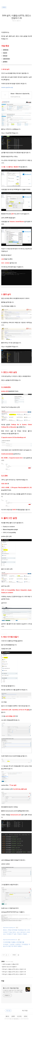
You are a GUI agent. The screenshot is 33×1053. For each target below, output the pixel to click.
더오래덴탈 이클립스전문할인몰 (13, 942)
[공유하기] (6, 955)
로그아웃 (19, 1016)
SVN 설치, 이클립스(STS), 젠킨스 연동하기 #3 (14, 971)
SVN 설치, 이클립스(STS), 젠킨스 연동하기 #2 (14, 974)
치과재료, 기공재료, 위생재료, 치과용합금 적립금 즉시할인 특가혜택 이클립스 (16, 945)
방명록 (13, 1016)
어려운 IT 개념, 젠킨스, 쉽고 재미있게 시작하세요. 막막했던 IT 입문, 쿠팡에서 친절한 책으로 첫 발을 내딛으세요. (16, 933)
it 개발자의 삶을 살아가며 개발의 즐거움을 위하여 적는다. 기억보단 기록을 (13, 991)
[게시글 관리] (8, 955)
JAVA (2, 961)
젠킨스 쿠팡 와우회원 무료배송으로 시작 (16, 930)
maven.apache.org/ (7, 87)
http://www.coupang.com (9, 927)
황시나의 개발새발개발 (11, 988)
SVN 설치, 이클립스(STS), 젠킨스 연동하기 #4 (14, 969)
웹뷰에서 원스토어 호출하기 (9, 966)
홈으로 (7, 1016)
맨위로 (25, 1016)
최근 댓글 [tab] (24, 1010)
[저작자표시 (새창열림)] (18, 955)
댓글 (2, 981)
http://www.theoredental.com (10, 939)
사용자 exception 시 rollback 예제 (10, 964)
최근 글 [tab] (8, 1010)
